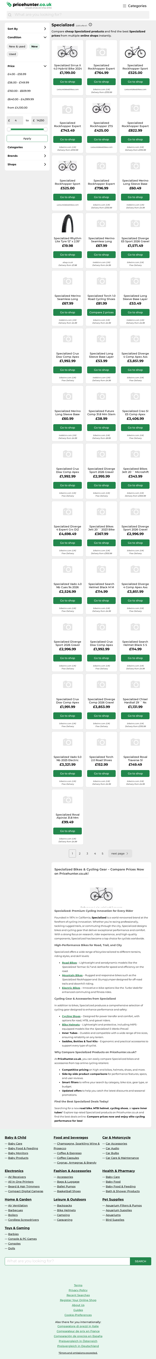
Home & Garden (18, 1199)
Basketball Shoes (69, 1191)
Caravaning (64, 1219)
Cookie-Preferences (78, 1315)
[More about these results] (90, 24)
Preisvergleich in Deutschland (78, 1346)
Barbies (13, 1234)
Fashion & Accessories (72, 1171)
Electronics (14, 1171)
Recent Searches (78, 1295)
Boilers (13, 1215)
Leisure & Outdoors (70, 1199)
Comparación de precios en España (78, 1336)
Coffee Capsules (68, 1158)
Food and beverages (71, 1137)
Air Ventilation (18, 1205)
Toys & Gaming (17, 1228)
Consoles (14, 1243)
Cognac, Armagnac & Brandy (76, 1162)
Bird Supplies (115, 1219)
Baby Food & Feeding (23, 1148)
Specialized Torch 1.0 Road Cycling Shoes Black (101, 297)
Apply (27, 138)
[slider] (9, 129)
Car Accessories (116, 1143)
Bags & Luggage (68, 1181)
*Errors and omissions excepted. (78, 1352)
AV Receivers (17, 1177)
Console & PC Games (22, 1239)
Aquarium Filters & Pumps (124, 1205)
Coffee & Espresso (69, 1153)
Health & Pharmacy (118, 1171)
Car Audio (112, 1148)
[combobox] (81, 15)
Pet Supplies (113, 1199)
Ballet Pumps (66, 1186)
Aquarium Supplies (119, 1210)
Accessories (65, 1177)
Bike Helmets (66, 1210)
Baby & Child (15, 1137)
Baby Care (15, 1143)
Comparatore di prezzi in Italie (78, 1326)
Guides (78, 1310)
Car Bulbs (112, 1153)
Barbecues (15, 1210)
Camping (63, 1215)
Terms (78, 1285)
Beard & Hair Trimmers (24, 1186)
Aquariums (113, 1215)
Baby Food (113, 1181)
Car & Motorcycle (116, 1137)
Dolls (11, 1248)
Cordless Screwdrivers (23, 1219)
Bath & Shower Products (123, 1191)
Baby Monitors (18, 1153)
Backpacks (64, 1205)
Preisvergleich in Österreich (78, 1341)
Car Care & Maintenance (122, 1158)
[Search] (10, 15)
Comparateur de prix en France (78, 1331)
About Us (78, 1305)
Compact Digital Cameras (25, 1191)
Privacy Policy (78, 1290)
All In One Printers (20, 1181)
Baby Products (18, 1158)
